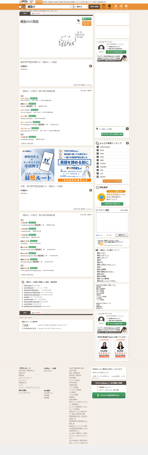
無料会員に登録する (112, 204)
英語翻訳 (72, 2)
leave (102, 157)
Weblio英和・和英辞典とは (27, 370)
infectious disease (26, 255)
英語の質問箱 (73, 399)
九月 (101, 173)
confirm (103, 163)
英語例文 (45, 2)
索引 (79, 84)
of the (28, 249)
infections (26, 139)
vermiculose (28, 299)
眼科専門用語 (42, 11)
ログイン (121, 7)
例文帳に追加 (33, 98)
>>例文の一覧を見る (27, 143)
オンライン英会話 (80, 2)
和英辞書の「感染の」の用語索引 (26, 317)
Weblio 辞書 (24, 11)
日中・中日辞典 (100, 291)
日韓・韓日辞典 (100, 293)
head (102, 153)
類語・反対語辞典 (100, 288)
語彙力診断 (99, 306)
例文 (33, 13)
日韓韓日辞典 (73, 385)
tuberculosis (37, 270)
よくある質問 (116, 376)
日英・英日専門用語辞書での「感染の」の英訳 (42, 186)
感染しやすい (101, 253)
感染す (99, 260)
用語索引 (83, 84)
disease (31, 139)
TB (21, 243)
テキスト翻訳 (103, 210)
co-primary (28, 304)
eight (102, 160)
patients (25, 243)
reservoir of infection (32, 292)
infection (23, 106)
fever (29, 231)
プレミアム (116, 7)
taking (24, 237)
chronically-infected (31, 302)
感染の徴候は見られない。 (106, 271)
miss (101, 170)
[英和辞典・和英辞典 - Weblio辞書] (24, 1)
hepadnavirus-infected (32, 306)
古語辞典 (98, 295)
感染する (100, 262)
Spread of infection (27, 118)
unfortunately (105, 147)
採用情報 (46, 398)
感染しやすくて (102, 257)
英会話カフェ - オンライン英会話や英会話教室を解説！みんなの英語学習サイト (78, 428)
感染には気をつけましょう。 (107, 264)
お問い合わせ (48, 371)
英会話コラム (99, 308)
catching (24, 231)
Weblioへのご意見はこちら (100, 372)
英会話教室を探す (101, 2)
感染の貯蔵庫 (101, 276)
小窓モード (104, 7)
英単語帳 (61, 2)
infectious (24, 69)
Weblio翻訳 (124, 210)
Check (23, 130)
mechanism (26, 124)
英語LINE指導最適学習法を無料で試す (86, 23)
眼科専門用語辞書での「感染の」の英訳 (39, 62)
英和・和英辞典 (100, 290)
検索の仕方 (22, 373)
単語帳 (98, 305)
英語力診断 (67, 2)
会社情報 (46, 395)
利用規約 (21, 375)
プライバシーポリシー (25, 378)
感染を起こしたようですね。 (107, 281)
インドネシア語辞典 (101, 296)
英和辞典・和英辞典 (33, 11)
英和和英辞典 (39, 2)
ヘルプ (21, 385)
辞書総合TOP (22, 382)
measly (26, 297)
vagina (32, 249)
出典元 (75, 84)
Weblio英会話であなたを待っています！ (112, 337)
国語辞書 (98, 287)
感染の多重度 (101, 269)
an (21, 139)
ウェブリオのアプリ (25, 393)
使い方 (109, 8)
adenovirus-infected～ (32, 295)
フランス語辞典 (73, 387)
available (103, 167)
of (31, 124)
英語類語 (50, 2)
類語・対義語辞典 (74, 373)
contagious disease (28, 225)
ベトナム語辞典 (100, 299)
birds (35, 255)
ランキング (89, 84)
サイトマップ (23, 380)
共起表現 (56, 2)
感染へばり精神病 (103, 278)
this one (27, 130)
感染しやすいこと (103, 255)
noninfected (28, 288)
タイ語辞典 (99, 298)
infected (28, 112)
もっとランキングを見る (112, 181)
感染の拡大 (101, 274)
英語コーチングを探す (90, 2)
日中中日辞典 (73, 382)
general (102, 177)
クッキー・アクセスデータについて (29, 387)
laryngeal (23, 262)
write (102, 150)
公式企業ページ (48, 393)
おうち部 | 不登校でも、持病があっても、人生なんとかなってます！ (78, 435)
